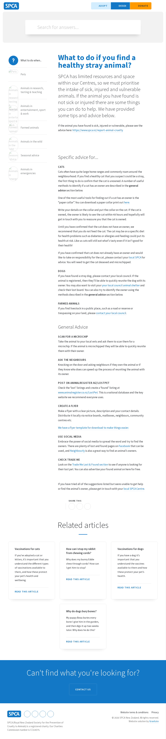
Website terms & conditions (134, 712)
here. (127, 202)
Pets (23, 74)
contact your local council (111, 313)
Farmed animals (30, 127)
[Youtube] (43, 714)
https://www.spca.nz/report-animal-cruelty (97, 130)
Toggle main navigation (160, 5)
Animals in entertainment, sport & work (33, 109)
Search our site (155, 5)
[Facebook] (27, 714)
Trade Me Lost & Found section (90, 464)
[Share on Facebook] (72, 506)
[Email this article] (80, 506)
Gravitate (154, 721)
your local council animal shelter (121, 285)
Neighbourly (77, 451)
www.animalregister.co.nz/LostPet (78, 392)
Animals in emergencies (28, 171)
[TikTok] (50, 714)
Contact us (83, 689)
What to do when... (31, 60)
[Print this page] (61, 506)
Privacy (155, 712)
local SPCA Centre (134, 489)
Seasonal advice (30, 155)
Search (33, 27)
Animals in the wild (31, 141)
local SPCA (135, 257)
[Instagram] (35, 714)
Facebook (124, 446)
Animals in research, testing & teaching (32, 90)
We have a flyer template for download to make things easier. (93, 427)
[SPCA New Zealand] (11, 6)
